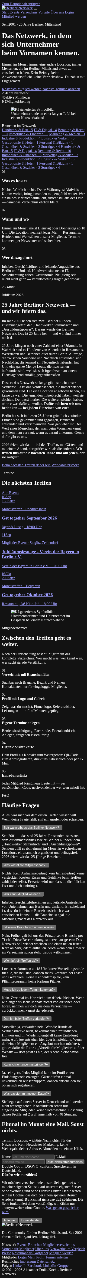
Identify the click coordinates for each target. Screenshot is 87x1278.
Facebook (34, 1266)
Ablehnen (10, 1220)
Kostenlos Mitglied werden (22, 89)
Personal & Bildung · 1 (56, 142)
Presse (6, 1253)
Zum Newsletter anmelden (65, 1162)
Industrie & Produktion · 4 (21, 138)
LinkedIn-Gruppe (55, 1266)
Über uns (57, 12)
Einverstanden (30, 1220)
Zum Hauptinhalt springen (21, 4)
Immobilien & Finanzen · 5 (28, 134)
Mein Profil (36, 1257)
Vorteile (44, 12)
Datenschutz (46, 1261)
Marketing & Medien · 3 (67, 134)
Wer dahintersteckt (65, 465)
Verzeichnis (28, 12)
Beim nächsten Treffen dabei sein (26, 465)
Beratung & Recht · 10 (54, 151)
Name (6, 1157)
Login (69, 12)
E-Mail (60, 1157)
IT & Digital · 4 (45, 130)
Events (14, 12)
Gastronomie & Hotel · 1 (20, 142)
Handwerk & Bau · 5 (17, 130)
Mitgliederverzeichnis (59, 1245)
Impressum (28, 1261)
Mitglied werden (14, 16)
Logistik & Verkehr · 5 (57, 138)
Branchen (35, 1245)
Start (5, 12)
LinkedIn (19, 1266)
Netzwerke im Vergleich (67, 1249)
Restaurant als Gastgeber (30, 1253)
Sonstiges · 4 (50, 147)
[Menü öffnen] (35, 9)
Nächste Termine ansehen (61, 89)
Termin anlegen (56, 1257)
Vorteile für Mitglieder (18, 1249)
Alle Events (10, 493)
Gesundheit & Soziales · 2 (21, 147)
